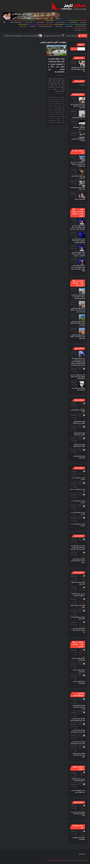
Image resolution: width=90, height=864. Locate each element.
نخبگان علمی (49, 22)
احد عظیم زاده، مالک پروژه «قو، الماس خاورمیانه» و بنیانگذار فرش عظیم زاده (77, 164)
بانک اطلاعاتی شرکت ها (54, 101)
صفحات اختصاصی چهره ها (45, 26)
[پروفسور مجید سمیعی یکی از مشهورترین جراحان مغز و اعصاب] (31, 36)
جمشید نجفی (53, 108)
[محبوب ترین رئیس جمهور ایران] (54, 36)
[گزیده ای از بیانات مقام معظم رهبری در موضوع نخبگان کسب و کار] (82, 63)
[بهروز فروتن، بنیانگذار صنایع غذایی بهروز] (82, 172)
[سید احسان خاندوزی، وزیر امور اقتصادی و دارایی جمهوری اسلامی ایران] (82, 100)
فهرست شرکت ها (53, 112)
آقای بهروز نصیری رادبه (58, 97)
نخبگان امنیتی (40, 22)
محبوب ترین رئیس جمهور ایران (43, 36)
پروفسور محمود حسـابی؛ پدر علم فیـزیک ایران (78, 389)
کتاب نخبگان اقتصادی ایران (78, 117)
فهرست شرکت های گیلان (56, 114)
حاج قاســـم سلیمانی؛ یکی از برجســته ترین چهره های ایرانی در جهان (78, 560)
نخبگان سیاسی (28, 22)
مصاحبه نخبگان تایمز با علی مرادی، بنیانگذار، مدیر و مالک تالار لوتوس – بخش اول (78, 254)
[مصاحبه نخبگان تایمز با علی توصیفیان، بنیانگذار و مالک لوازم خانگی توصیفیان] (82, 235)
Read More (60, 93)
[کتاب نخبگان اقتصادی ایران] (82, 113)
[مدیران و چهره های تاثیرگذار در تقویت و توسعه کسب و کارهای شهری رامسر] (82, 317)
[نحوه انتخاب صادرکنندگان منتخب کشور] (82, 123)
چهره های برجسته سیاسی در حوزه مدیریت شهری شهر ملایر (78, 731)
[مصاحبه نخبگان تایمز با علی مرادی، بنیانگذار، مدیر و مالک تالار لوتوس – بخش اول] (82, 248)
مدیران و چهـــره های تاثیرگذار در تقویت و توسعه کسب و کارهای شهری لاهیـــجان (78, 296)
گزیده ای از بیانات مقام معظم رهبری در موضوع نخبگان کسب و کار (78, 69)
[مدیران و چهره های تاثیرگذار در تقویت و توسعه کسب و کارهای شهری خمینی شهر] (82, 304)
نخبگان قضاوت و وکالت (16, 22)
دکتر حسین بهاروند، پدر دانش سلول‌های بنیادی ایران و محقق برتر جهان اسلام (78, 376)
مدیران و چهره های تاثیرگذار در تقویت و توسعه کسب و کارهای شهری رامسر (77, 323)
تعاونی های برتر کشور (80, 199)
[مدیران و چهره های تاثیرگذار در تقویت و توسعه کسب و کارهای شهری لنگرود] (82, 331)
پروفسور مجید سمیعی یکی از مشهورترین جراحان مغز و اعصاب (78, 813)
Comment (51, 122)
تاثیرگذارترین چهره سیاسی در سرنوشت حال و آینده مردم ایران (78, 630)
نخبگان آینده (32, 26)
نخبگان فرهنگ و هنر (80, 26)
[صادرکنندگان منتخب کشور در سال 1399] (82, 135)
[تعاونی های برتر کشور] (82, 195)
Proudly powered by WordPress (56, 861)
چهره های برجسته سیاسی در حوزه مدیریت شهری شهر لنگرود (78, 755)
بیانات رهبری (23, 26)
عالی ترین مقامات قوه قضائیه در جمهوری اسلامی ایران (78, 594)
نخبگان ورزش (59, 26)
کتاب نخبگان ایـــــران (79, 30)
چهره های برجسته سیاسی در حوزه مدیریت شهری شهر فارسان (78, 707)
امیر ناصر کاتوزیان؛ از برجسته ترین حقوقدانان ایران (78, 791)
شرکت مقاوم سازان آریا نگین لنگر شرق (56, 111)
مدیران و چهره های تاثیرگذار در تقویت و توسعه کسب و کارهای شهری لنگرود (77, 336)
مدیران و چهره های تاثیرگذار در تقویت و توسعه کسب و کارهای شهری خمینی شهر (77, 310)
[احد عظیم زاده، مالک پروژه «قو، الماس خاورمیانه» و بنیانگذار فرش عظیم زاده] (82, 159)
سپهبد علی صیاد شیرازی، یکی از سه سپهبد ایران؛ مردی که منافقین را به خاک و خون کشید (77, 547)
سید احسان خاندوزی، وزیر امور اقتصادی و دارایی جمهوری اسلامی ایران (78, 106)
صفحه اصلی (83, 22)
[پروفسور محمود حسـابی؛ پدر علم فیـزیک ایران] (82, 384)
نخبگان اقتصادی (73, 22)
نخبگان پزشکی (69, 26)
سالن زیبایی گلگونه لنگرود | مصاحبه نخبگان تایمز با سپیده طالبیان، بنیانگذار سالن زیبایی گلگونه (78, 268)
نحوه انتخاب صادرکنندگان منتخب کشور (79, 128)
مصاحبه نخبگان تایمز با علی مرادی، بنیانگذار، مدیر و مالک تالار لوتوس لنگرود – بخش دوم (77, 227)
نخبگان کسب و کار (60, 22)
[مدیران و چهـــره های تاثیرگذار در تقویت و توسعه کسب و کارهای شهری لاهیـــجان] (82, 291)
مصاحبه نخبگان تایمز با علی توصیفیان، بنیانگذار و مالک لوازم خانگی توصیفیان (78, 240)
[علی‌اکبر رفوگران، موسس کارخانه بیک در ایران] (82, 184)
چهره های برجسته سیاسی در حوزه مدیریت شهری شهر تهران (78, 742)
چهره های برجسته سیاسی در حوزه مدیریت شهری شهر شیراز (77, 719)
